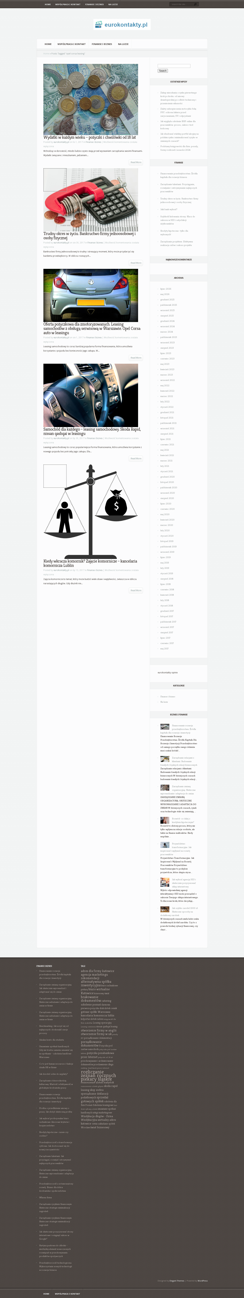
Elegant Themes (177, 1281)
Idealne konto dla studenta (51, 1039)
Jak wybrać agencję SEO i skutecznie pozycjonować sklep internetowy (184, 883)
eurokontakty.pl (61, 142)
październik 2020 (168, 487)
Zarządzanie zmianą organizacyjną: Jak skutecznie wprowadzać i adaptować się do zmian (55, 988)
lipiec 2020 (165, 503)
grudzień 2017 (167, 610)
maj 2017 (164, 648)
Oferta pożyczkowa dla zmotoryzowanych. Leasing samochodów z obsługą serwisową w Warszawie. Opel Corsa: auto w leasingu (92, 328)
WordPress (203, 1281)
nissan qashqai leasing (107, 1026)
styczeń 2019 (166, 573)
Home (48, 4)
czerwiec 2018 (167, 589)
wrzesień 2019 (167, 551)
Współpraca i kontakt (68, 4)
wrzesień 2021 (167, 428)
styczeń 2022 (166, 406)
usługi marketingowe (102, 1112)
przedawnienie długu (103, 1064)
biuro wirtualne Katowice (95, 991)
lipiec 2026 (165, 288)
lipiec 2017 (165, 637)
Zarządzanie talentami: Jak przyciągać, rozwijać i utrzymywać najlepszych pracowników (55, 1160)
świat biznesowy (99, 1127)
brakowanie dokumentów (91, 999)
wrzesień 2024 (167, 326)
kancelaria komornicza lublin (97, 1015)
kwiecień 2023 (167, 369)
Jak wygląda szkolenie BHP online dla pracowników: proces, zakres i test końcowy (178, 125)
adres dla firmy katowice (97, 971)
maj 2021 (164, 449)
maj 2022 (164, 385)
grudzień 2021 (167, 412)
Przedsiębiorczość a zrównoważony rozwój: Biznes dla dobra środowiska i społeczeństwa (56, 1187)
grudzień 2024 (167, 321)
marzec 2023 (166, 374)
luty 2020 (165, 530)
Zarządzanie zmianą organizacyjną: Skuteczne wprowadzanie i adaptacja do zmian (178, 790)
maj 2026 (165, 294)
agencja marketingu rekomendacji (94, 976)
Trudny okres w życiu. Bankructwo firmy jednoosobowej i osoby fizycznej (89, 236)
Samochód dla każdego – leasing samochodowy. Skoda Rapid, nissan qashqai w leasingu (92, 431)
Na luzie (113, 4)
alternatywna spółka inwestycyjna (96, 983)
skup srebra (97, 1090)
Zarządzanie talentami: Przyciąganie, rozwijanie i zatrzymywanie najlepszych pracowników (178, 188)
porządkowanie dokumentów (91, 1043)
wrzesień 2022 (167, 380)
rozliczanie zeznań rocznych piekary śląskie (98, 1075)
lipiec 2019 (165, 557)
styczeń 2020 (167, 535)
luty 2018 (164, 600)
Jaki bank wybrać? (168, 209)
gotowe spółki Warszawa (95, 1012)
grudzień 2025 (167, 299)
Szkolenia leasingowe (103, 1105)
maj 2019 (164, 562)
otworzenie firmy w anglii (98, 1030)
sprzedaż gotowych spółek (94, 1099)
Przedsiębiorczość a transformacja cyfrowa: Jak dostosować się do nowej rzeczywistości (55, 1146)
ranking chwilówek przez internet (95, 1068)
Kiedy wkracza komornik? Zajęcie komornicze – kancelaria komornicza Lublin (90, 563)
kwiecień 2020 (167, 519)
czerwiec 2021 (167, 444)
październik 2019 (168, 546)
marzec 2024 (166, 331)
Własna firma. (45, 1197)
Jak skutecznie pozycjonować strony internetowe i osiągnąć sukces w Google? (56, 1235)
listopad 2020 (167, 482)
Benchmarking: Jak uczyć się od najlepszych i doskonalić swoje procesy (54, 1030)
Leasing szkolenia (88, 1027)
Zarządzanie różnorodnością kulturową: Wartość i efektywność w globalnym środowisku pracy (56, 1084)
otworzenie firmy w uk (96, 1034)
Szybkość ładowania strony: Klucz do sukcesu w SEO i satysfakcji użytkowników (177, 220)
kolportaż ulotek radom (92, 1019)
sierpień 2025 (167, 315)
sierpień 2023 (167, 347)
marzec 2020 (166, 525)
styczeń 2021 (166, 471)
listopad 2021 (166, 417)
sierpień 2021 (166, 433)
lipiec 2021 (165, 439)
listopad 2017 (166, 616)
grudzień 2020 (167, 476)
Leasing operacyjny (102, 1022)
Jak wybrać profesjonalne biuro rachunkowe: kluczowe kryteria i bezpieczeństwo (54, 1122)
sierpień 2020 (167, 498)
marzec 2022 (166, 396)
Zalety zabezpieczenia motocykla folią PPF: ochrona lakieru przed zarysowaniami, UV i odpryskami (178, 112)
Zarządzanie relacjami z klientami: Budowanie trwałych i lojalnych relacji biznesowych (178, 761)
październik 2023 (168, 337)
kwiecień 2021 (167, 455)
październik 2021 (168, 423)
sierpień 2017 (166, 632)
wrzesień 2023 (167, 342)
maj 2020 (165, 514)
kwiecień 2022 (167, 390)
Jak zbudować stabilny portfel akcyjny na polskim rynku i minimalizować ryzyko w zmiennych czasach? (179, 137)
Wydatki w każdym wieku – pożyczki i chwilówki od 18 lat (89, 137)
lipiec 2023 (165, 353)
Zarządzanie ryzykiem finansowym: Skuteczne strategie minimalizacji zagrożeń (55, 1208)
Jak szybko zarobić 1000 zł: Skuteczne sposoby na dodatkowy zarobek (179, 912)
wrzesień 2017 (167, 627)
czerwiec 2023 (167, 358)
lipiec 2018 (165, 584)
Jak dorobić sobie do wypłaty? (53, 1074)
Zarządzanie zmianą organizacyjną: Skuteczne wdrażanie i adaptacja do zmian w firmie (56, 1002)
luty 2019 (164, 568)
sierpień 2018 (166, 578)
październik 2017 (168, 621)
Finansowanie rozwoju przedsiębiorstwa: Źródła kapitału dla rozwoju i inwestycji (178, 729)
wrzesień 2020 (167, 492)
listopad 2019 (166, 541)
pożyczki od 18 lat (105, 1057)
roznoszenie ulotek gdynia (92, 1086)
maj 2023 (164, 363)
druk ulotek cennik (108, 1008)
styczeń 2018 (166, 605)
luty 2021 (164, 466)
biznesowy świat (101, 993)
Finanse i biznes (94, 4)
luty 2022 (165, 401)
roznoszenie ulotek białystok (97, 1082)
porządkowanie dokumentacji (98, 1038)
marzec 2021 (166, 460)
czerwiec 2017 (167, 643)
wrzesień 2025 (167, 310)
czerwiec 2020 (167, 508)
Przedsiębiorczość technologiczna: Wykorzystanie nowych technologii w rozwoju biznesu (55, 1266)
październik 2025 (168, 304)
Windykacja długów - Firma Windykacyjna (97, 1118)
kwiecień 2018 (167, 594)
